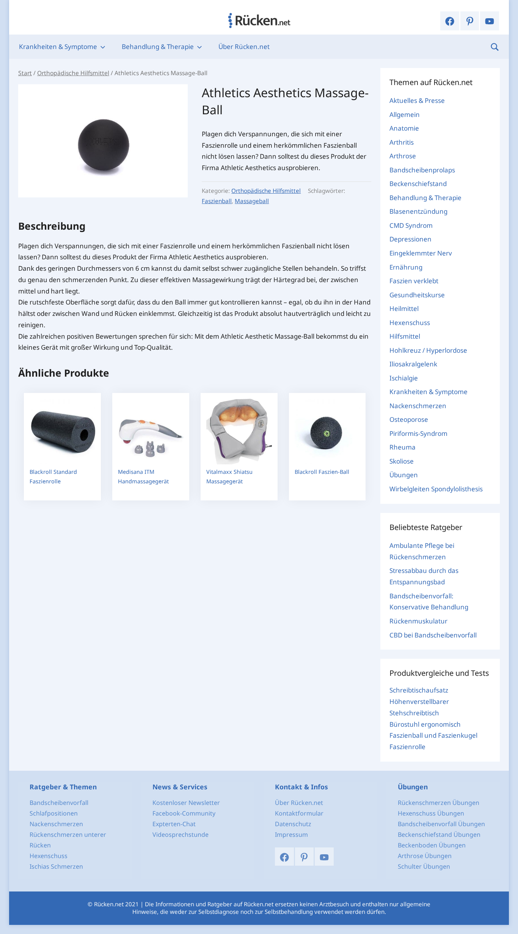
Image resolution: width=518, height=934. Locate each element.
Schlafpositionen (54, 813)
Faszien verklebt (413, 280)
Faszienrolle (407, 746)
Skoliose (401, 461)
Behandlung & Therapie (158, 46)
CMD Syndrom (411, 225)
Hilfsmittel (404, 336)
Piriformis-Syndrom (418, 433)
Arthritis (401, 142)
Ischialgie (403, 378)
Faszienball (217, 201)
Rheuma (402, 447)
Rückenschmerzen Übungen (438, 802)
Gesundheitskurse (417, 294)
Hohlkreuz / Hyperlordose (428, 350)
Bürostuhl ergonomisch (425, 724)
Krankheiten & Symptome (58, 46)
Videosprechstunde (180, 834)
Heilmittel (404, 308)
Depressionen (410, 239)
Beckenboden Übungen (432, 845)
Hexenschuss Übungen (431, 813)
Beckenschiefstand (418, 183)
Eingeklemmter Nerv (420, 253)
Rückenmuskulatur (418, 621)
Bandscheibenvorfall (59, 802)
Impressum (291, 834)
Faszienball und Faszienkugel (433, 735)
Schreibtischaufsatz (418, 690)
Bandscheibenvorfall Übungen (441, 824)
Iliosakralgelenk (413, 364)
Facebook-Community (183, 813)
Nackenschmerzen (417, 405)
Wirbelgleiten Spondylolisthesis (436, 488)
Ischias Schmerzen (56, 866)
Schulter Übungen (424, 866)
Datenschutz (293, 824)
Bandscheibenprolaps (422, 170)
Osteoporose (408, 419)
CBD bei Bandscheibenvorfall (433, 635)
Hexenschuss (409, 322)
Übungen (403, 474)
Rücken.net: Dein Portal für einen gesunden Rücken (259, 20)
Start (25, 73)
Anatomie (404, 128)
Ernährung (405, 267)
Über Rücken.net (244, 46)
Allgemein (404, 114)
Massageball (252, 201)
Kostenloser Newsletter (186, 802)
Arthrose (402, 155)
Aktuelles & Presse (417, 100)
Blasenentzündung (418, 211)
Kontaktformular (299, 813)
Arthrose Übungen (425, 856)
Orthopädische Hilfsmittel (73, 73)
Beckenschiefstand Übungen (439, 834)
